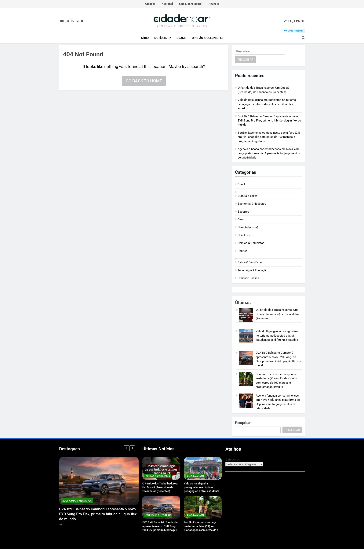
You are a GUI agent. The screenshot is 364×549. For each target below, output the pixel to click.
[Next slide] (132, 448)
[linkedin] (72, 21)
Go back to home (144, 81)
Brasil (181, 38)
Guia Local (244, 235)
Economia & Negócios (252, 203)
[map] (82, 21)
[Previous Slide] (126, 448)
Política (242, 251)
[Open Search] (303, 37)
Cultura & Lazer (247, 196)
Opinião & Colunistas (207, 38)
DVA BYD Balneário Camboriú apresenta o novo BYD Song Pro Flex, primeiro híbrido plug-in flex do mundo (269, 121)
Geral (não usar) (248, 227)
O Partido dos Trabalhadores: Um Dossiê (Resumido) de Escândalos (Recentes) (277, 314)
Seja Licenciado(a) (190, 4)
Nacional (167, 4)
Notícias (160, 38)
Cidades (150, 4)
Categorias (232, 459)
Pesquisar (243, 423)
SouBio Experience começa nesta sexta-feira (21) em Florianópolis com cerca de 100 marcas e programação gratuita (269, 137)
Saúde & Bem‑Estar (250, 262)
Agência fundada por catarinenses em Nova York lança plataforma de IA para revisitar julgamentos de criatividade (269, 153)
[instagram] (67, 21)
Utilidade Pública (248, 278)
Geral (241, 219)
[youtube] (62, 21)
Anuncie (214, 4)
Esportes (243, 211)
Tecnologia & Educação (253, 270)
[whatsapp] (77, 21)
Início (144, 38)
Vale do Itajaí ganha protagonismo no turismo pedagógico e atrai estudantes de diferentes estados (267, 104)
